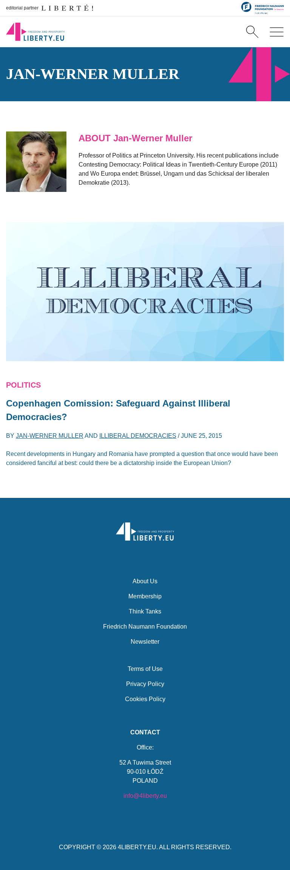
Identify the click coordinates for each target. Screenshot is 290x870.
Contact (145, 732)
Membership (145, 596)
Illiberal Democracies (137, 436)
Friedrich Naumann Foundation (145, 626)
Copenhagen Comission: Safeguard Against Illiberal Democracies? (118, 410)
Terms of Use (145, 669)
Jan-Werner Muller (49, 436)
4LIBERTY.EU (137, 847)
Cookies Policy (145, 699)
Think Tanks (145, 611)
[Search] (252, 32)
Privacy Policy (145, 684)
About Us (145, 581)
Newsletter (145, 641)
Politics (23, 385)
